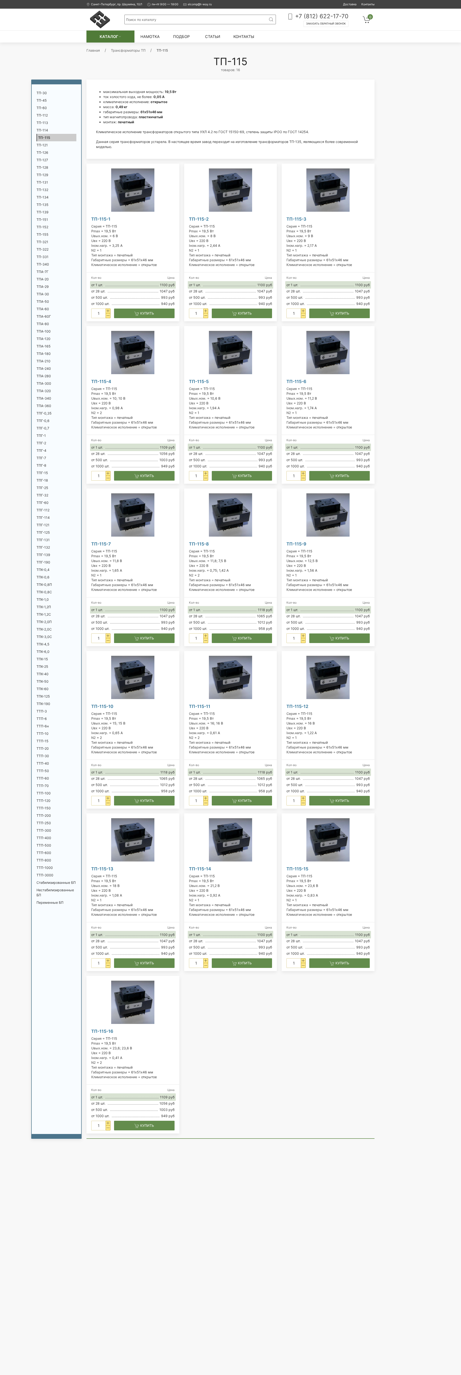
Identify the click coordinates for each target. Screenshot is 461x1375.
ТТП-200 (43, 815)
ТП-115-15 (297, 868)
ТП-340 (42, 264)
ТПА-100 (43, 331)
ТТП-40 (42, 763)
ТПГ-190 (43, 562)
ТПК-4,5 (42, 644)
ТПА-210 (43, 361)
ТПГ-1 (41, 436)
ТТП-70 (42, 786)
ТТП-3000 (44, 875)
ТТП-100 (43, 793)
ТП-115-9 (296, 543)
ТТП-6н (42, 726)
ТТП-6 (41, 719)
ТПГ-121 (42, 525)
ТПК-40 (42, 674)
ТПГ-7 (41, 458)
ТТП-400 (43, 838)
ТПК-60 (42, 689)
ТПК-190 (43, 704)
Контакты (368, 4)
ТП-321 (42, 242)
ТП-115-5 (199, 381)
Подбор (181, 36)
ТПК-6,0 (42, 652)
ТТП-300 (43, 830)
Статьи (212, 36)
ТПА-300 (43, 383)
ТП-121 (42, 145)
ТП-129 (42, 175)
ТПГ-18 (42, 480)
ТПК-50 (42, 681)
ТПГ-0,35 (44, 413)
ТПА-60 (42, 309)
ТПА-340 (43, 398)
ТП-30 (41, 93)
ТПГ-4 (41, 450)
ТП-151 (42, 219)
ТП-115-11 (199, 706)
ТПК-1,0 (42, 599)
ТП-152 (42, 227)
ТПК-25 (42, 666)
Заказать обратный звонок (326, 23)
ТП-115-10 (102, 706)
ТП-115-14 (200, 868)
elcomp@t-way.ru (200, 4)
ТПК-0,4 (42, 570)
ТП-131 (42, 182)
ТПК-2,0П (44, 622)
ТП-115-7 (101, 543)
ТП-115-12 (297, 706)
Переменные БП (49, 902)
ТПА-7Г (42, 272)
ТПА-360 (43, 406)
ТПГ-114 (43, 517)
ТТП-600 (43, 853)
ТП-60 (41, 108)
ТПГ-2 (41, 443)
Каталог (109, 36)
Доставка (350, 4)
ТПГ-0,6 (42, 421)
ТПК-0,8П (44, 584)
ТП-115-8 (199, 543)
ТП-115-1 (100, 219)
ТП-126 (42, 152)
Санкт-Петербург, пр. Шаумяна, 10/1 (116, 4)
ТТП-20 (42, 748)
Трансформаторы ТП (128, 50)
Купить (146, 313)
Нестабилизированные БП (55, 892)
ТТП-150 (43, 808)
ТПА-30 (42, 294)
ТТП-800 (43, 860)
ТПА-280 (43, 376)
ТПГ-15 (42, 473)
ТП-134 (42, 197)
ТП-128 (42, 167)
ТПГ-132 (43, 547)
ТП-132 (42, 190)
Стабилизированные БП (56, 882)
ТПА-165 (43, 346)
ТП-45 (41, 100)
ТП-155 (42, 234)
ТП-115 (44, 138)
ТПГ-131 (43, 540)
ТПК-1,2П (43, 607)
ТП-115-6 (296, 381)
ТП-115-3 (296, 219)
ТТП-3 (41, 711)
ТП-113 (42, 123)
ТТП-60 (42, 778)
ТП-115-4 (101, 381)
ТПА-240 (43, 368)
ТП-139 (42, 212)
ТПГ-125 (43, 532)
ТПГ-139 (43, 555)
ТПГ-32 (42, 495)
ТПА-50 (42, 301)
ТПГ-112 (42, 510)
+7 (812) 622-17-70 (320, 16)
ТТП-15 (42, 741)
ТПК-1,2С (43, 614)
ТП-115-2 (199, 219)
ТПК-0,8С (44, 592)
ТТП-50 (42, 771)
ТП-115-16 (102, 1031)
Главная (93, 50)
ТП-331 (42, 257)
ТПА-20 (42, 279)
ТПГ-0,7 (42, 428)
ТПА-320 (43, 391)
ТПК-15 (42, 659)
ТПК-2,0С (44, 629)
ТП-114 (42, 130)
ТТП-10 (42, 733)
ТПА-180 (43, 354)
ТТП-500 (43, 845)
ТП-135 (42, 205)
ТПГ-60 (42, 503)
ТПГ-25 (42, 488)
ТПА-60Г (43, 316)
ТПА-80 (42, 324)
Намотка (150, 36)
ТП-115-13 (102, 868)
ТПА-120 (43, 339)
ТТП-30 (42, 756)
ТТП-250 (43, 823)
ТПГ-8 (41, 465)
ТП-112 (42, 115)
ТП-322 (42, 249)
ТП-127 (42, 160)
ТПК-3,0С (44, 637)
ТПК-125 (43, 696)
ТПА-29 (42, 287)
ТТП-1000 (44, 868)
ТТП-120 (43, 801)
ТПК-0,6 (42, 577)
